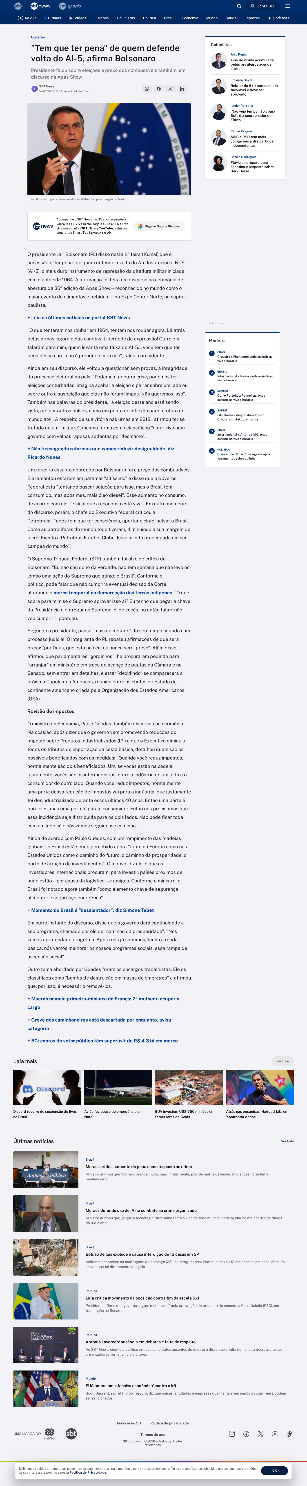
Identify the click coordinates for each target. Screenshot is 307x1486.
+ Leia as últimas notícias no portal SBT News (78, 317)
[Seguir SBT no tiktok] (289, 1433)
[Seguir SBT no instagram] (232, 1433)
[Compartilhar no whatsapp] (147, 88)
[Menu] (288, 6)
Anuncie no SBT (129, 1423)
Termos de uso (152, 1435)
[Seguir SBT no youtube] (275, 1433)
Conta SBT (266, 6)
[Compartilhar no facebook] (158, 88)
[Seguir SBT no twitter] (260, 1433)
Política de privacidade (169, 1423)
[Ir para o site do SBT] (71, 1433)
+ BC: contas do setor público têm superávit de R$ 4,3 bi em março (102, 1041)
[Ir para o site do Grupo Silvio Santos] (37, 1433)
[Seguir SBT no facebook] (246, 1433)
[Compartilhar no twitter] (170, 88)
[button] (47, 1101)
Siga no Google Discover (163, 226)
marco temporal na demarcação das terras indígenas (112, 592)
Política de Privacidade (87, 1472)
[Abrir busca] (239, 6)
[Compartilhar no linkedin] (182, 88)
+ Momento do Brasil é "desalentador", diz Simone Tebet (90, 910)
